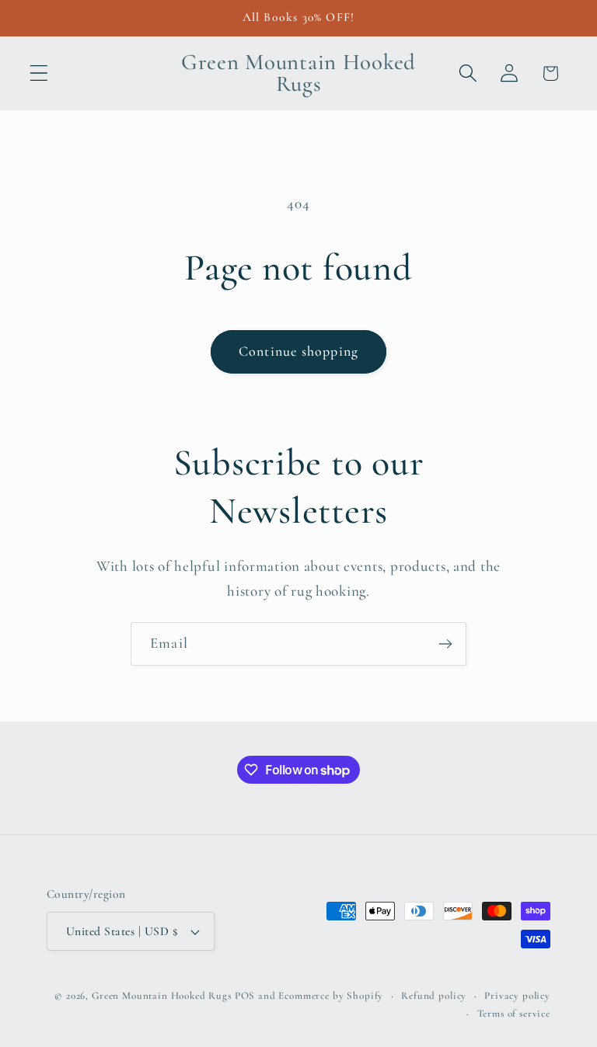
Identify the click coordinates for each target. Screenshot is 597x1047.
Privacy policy (517, 996)
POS (245, 996)
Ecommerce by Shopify (330, 996)
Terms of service (513, 1013)
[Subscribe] (445, 644)
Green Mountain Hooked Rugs (162, 996)
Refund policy (433, 996)
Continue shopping (298, 351)
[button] (39, 73)
